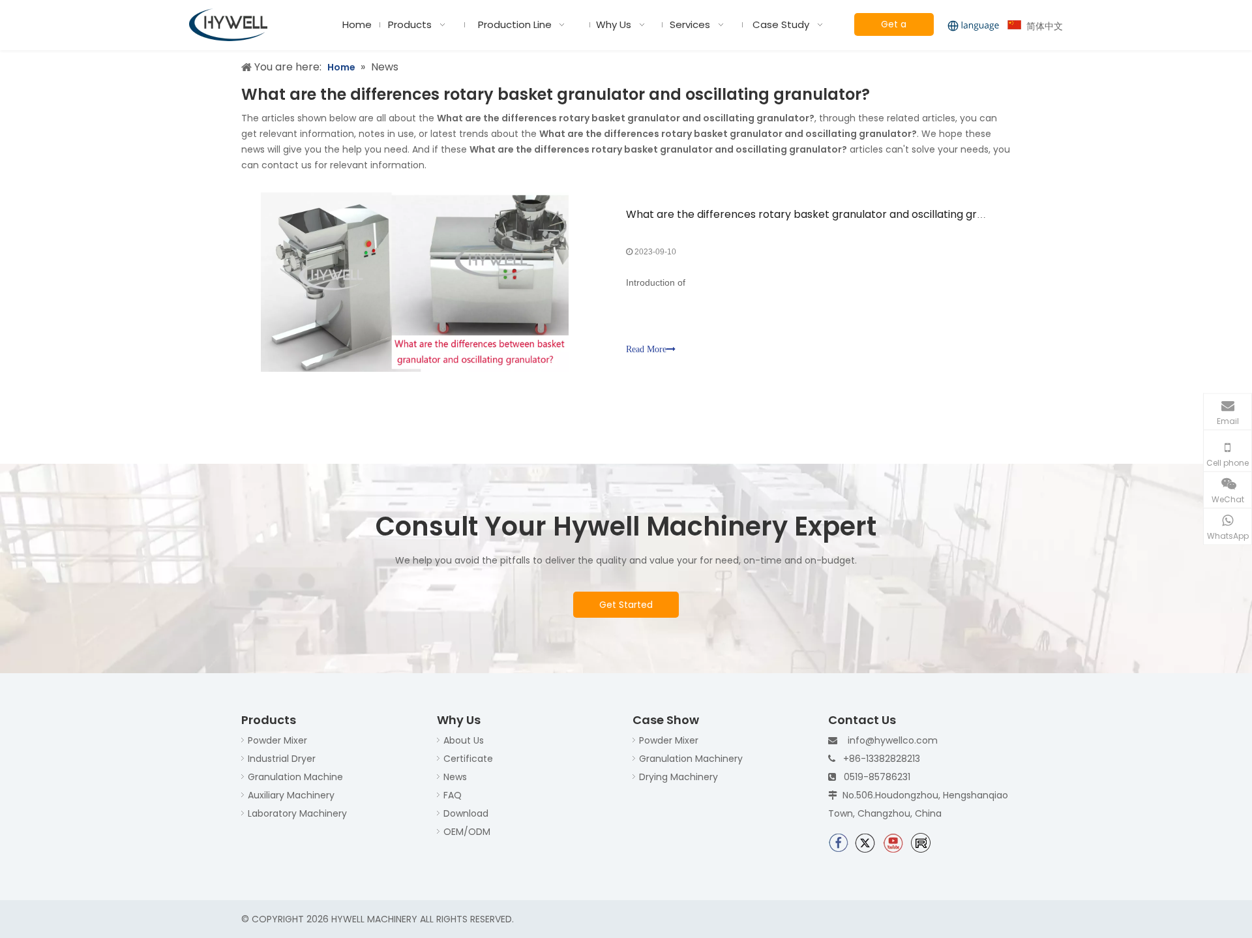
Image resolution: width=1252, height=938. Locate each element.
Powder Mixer (277, 740)
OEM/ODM (466, 831)
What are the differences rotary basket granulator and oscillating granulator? (826, 214)
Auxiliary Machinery (291, 795)
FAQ (452, 795)
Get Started (626, 604)
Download (465, 813)
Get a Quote (893, 27)
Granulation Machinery (691, 758)
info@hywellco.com (893, 740)
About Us (463, 740)
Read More (646, 349)
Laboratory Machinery (297, 813)
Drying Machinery (678, 776)
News (455, 776)
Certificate (468, 758)
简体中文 (1042, 26)
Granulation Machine (295, 776)
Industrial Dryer (282, 758)
